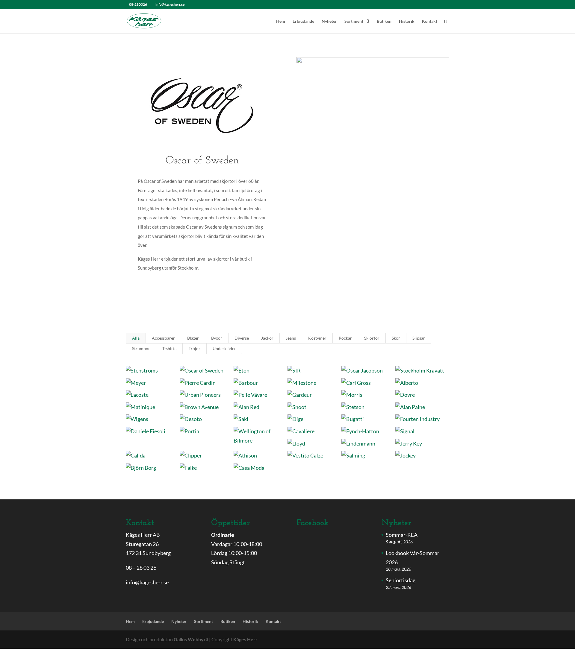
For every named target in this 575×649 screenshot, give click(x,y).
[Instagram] (197, 4)
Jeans (291, 338)
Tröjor (194, 348)
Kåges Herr (245, 639)
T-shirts (169, 348)
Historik (406, 21)
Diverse (241, 338)
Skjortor (371, 338)
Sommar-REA (401, 534)
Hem (280, 21)
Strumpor (141, 348)
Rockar (345, 338)
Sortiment (353, 21)
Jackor (267, 338)
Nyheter (329, 21)
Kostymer (317, 338)
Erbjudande (303, 21)
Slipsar (418, 338)
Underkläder (224, 348)
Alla (136, 338)
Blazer (193, 338)
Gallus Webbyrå (191, 639)
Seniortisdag (400, 580)
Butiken (384, 21)
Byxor (216, 338)
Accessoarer (163, 338)
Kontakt (429, 21)
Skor (396, 338)
